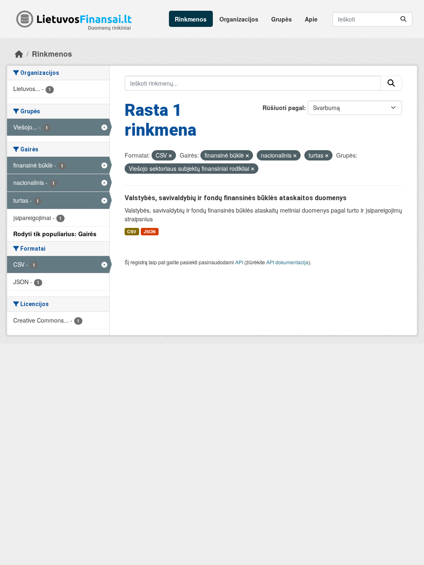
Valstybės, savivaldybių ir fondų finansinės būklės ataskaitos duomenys (236, 198)
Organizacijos (238, 19)
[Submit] (403, 19)
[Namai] (19, 53)
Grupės (281, 19)
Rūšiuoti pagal (283, 107)
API (239, 262)
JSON (150, 231)
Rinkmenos (191, 19)
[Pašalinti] (170, 155)
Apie (311, 19)
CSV (131, 231)
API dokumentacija (287, 262)
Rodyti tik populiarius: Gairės (54, 234)
